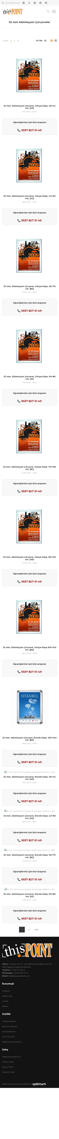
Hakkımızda (7, 996)
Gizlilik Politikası (9, 1021)
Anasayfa (6, 991)
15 (14, 41)
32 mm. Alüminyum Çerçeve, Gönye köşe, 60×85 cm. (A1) (30, 377)
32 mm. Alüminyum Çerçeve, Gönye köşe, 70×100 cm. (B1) (29, 468)
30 (18, 41)
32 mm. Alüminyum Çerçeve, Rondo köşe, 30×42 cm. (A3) (29, 778)
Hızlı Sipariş (29, 74)
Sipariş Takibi (7, 1067)
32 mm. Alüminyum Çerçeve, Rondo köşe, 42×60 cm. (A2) (29, 817)
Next (36, 929)
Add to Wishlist (52, 52)
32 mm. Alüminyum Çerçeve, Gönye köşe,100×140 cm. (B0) (29, 648)
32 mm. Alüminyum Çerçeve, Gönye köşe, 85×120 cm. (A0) (29, 558)
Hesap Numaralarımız (11, 1057)
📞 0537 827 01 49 (29, 130)
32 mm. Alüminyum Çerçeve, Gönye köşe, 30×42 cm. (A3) (30, 107)
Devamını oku (29, 84)
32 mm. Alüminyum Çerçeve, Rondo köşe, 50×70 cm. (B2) (29, 856)
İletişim (5, 1006)
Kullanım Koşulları (9, 1026)
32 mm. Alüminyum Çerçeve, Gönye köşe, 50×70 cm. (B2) (30, 287)
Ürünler (5, 1001)
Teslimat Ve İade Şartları (12, 1042)
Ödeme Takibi (8, 1062)
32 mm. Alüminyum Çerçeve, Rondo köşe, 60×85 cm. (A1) (29, 895)
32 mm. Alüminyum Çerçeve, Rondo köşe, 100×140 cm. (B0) (29, 738)
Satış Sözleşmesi (9, 1031)
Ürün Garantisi (8, 1037)
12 (11, 41)
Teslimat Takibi (8, 1072)
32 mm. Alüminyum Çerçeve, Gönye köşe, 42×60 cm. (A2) (29, 197)
